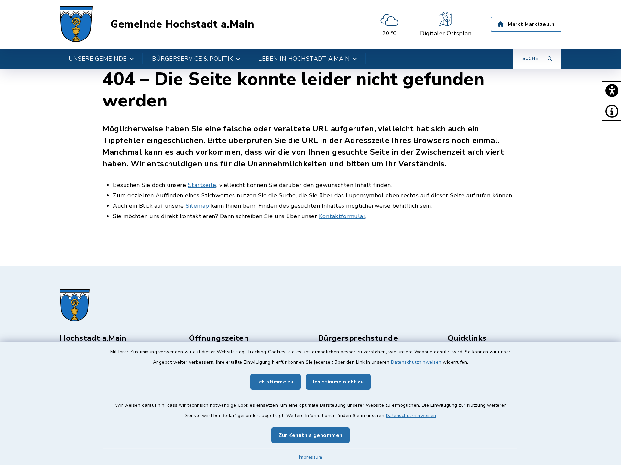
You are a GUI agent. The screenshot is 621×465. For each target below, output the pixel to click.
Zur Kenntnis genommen (310, 435)
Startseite (202, 185)
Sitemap (197, 206)
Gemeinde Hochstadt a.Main (182, 24)
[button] (611, 90)
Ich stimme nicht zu (338, 381)
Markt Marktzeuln (531, 24)
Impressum (310, 457)
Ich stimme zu (275, 381)
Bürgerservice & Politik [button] (192, 58)
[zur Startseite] (76, 24)
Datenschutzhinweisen (416, 362)
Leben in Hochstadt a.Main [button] (304, 58)
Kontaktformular (342, 216)
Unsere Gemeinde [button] (98, 58)
